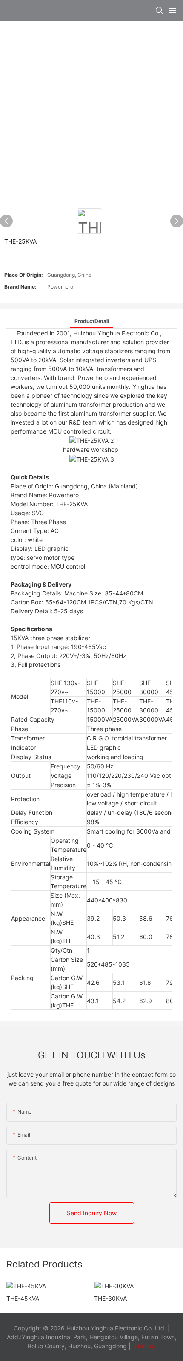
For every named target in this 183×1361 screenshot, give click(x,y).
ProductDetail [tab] (91, 321)
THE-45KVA (22, 1298)
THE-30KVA (110, 1298)
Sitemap (143, 1346)
